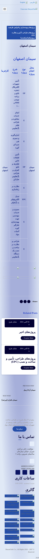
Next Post (7, 396)
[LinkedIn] (21, 301)
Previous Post (28, 386)
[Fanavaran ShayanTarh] (29, 9)
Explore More (28, 338)
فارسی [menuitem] (32, 2)
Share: (34, 301)
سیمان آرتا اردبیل (29, 390)
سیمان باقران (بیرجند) (9, 400)
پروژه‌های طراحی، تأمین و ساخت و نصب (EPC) (20, 360)
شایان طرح (13, 322)
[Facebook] (28, 301)
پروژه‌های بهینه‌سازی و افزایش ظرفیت (21, 27)
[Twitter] (25, 301)
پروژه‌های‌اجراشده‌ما (27, 38)
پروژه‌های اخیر (27, 331)
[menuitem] (33, 2)
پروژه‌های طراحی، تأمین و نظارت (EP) (23, 34)
